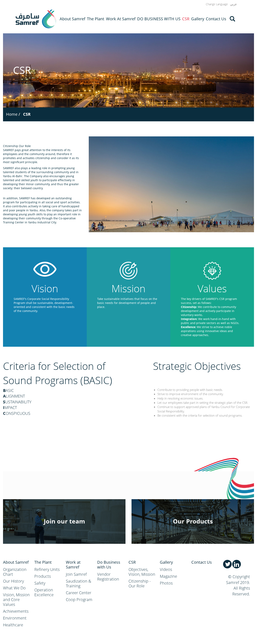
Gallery (197, 18)
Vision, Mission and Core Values (16, 599)
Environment (15, 618)
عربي (233, 4)
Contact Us (216, 18)
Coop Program (79, 599)
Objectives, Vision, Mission (141, 572)
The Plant (95, 18)
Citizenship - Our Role (139, 583)
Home (11, 114)
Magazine (168, 576)
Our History (13, 581)
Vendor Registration (108, 577)
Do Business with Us (159, 18)
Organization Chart (15, 572)
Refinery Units (47, 569)
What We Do (14, 588)
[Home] (36, 19)
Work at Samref (121, 18)
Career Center (78, 592)
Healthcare (13, 625)
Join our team (64, 521)
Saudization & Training (78, 583)
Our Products (193, 521)
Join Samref (76, 574)
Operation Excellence (44, 592)
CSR (185, 18)
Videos (166, 569)
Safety (39, 583)
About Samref (72, 18)
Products (42, 576)
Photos (166, 583)
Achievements (16, 611)
